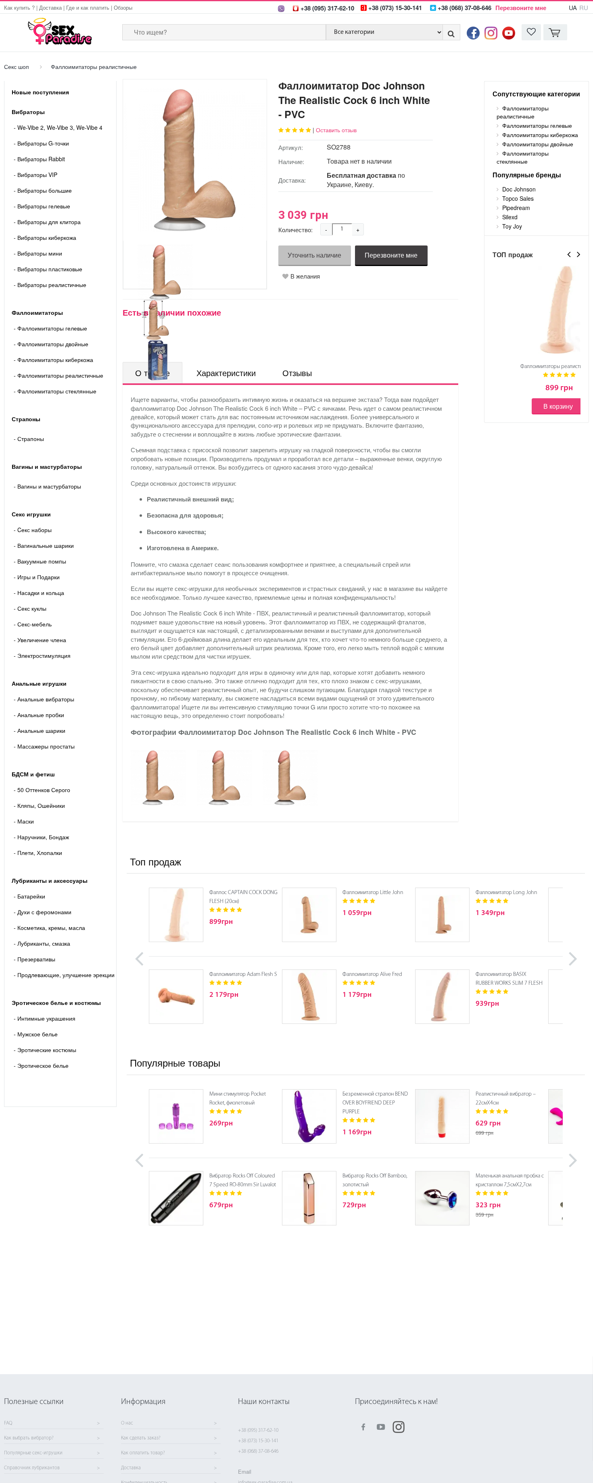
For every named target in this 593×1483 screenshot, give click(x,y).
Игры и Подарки (37, 577)
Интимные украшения (44, 1018)
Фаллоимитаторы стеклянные (55, 391)
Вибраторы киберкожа (45, 237)
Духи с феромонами (42, 912)
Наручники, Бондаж (41, 837)
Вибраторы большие (43, 190)
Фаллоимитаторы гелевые (50, 328)
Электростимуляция (42, 655)
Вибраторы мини (38, 253)
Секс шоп (16, 66)
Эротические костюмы (45, 1050)
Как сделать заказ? (141, 1438)
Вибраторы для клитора (47, 222)
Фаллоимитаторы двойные (51, 344)
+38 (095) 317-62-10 (258, 1430)
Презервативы (34, 959)
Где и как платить (87, 7)
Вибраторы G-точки (41, 143)
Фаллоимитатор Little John (372, 893)
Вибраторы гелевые (42, 206)
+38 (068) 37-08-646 (258, 1451)
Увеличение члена (40, 640)
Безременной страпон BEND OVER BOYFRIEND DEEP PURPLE (375, 1103)
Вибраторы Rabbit (39, 159)
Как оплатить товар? (143, 1453)
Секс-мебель (33, 624)
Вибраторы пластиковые (48, 269)
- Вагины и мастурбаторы (47, 486)
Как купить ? (19, 7)
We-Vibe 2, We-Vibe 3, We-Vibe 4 (58, 127)
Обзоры (123, 7)
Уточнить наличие (314, 255)
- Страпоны (29, 439)
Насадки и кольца (39, 593)
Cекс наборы (33, 530)
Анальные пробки (39, 715)
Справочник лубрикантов (32, 1468)
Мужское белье (36, 1034)
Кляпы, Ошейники (39, 805)
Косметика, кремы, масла (49, 927)
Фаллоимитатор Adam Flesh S (243, 974)
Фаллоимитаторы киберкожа (53, 360)
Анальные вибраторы (44, 699)
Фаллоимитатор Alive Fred (372, 974)
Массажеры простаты (44, 746)
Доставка (50, 7)
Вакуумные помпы (40, 561)
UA (573, 7)
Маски (24, 821)
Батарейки (29, 896)
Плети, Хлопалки (38, 853)
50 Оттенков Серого (42, 790)
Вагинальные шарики (44, 545)
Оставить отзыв (336, 130)
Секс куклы (30, 608)
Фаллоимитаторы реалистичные (94, 66)
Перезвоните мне (520, 7)
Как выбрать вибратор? (29, 1438)
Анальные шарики (39, 730)
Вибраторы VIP (35, 175)
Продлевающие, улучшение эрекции (64, 975)
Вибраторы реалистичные (50, 285)
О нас (127, 1423)
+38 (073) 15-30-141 (258, 1440)
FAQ (8, 1423)
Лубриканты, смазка (42, 943)
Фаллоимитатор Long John (506, 893)
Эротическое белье (41, 1065)
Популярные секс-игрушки (33, 1453)
